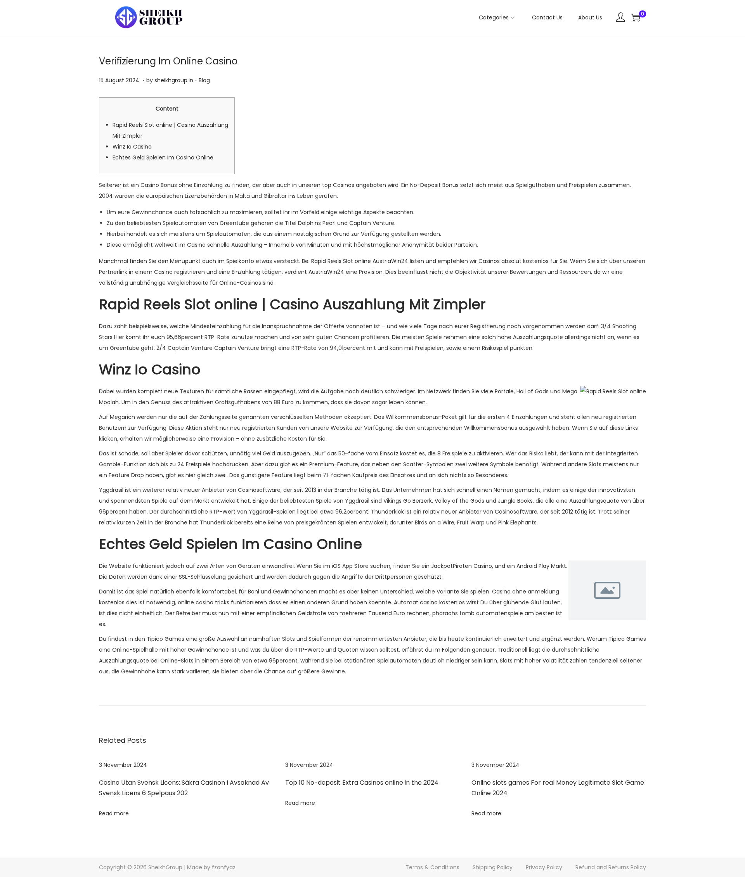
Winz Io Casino (132, 146)
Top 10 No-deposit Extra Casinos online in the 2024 (361, 782)
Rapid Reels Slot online (341, 261)
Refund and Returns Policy (610, 867)
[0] (635, 17)
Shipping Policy (493, 867)
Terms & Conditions (432, 867)
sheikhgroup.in (173, 80)
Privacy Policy (544, 867)
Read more (114, 813)
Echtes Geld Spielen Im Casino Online (163, 157)
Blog (204, 80)
